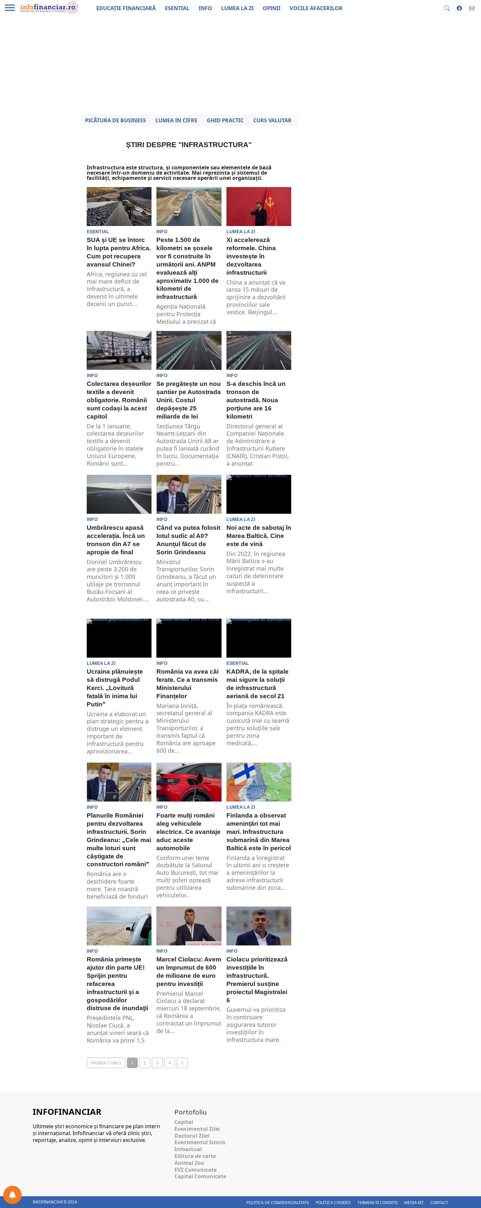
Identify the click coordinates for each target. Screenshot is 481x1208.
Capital (183, 1122)
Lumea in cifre (176, 120)
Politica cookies (333, 1202)
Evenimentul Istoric (200, 1142)
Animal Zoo (189, 1162)
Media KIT (414, 1202)
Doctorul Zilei (191, 1135)
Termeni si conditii (377, 1202)
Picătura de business (115, 120)
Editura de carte (195, 1156)
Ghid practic (225, 120)
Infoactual (188, 1149)
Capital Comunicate (200, 1176)
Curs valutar (272, 120)
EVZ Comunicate (195, 1169)
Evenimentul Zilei (197, 1128)
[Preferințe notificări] (12, 1195)
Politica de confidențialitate (277, 1202)
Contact (439, 1202)
